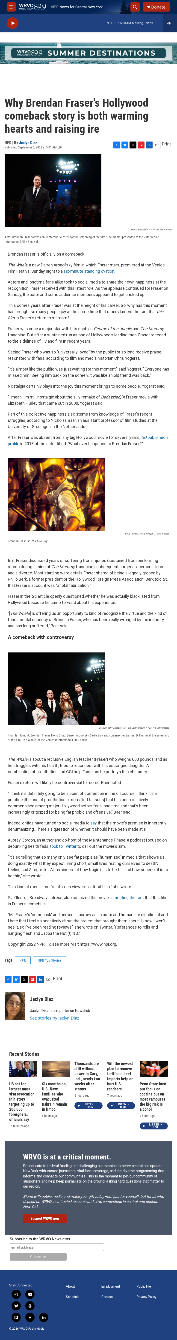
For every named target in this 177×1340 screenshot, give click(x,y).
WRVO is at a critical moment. (67, 1157)
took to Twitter (63, 846)
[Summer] (88, 53)
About (70, 1286)
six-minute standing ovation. (89, 271)
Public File (144, 1286)
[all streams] (170, 23)
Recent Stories (24, 1054)
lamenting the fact (127, 897)
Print (166, 144)
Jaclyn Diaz (28, 142)
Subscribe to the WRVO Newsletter (40, 1239)
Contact (107, 1297)
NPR (23, 960)
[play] (12, 23)
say (94, 823)
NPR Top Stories (50, 960)
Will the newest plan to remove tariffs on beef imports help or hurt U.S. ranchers (120, 1076)
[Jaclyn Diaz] (15, 1006)
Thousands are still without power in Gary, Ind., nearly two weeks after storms (87, 1076)
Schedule (73, 1297)
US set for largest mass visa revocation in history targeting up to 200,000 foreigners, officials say (22, 1101)
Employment (110, 1286)
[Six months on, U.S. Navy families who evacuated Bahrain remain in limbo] (56, 1069)
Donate (158, 7)
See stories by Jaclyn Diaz (54, 1018)
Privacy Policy (146, 1297)
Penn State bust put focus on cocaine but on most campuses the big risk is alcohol (153, 1096)
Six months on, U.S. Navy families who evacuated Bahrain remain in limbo (54, 1096)
